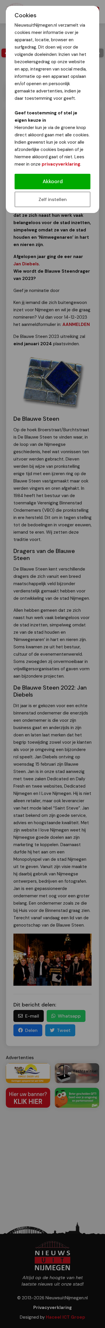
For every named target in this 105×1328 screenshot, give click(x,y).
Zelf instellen (52, 199)
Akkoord (53, 181)
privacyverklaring (61, 164)
